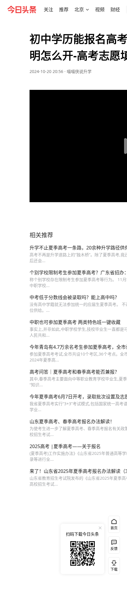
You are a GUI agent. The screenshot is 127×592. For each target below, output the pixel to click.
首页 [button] (114, 528)
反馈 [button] (114, 548)
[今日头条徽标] (22, 9)
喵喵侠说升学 (79, 71)
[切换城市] (87, 9)
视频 (100, 9)
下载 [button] (113, 564)
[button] (48, 9)
